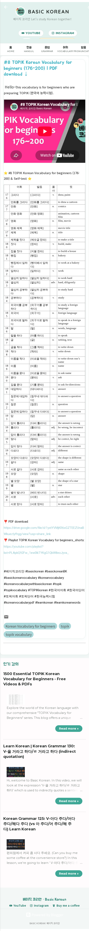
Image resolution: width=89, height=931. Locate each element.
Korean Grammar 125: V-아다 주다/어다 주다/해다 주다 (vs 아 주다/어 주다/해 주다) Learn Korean (39, 823)
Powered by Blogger (47, 914)
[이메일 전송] (6, 617)
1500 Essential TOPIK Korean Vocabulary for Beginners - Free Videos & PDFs (34, 679)
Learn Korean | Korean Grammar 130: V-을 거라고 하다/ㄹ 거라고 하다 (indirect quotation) (39, 751)
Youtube (33, 33)
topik (65, 626)
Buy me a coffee (68, 905)
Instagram (65, 33)
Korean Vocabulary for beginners (30, 626)
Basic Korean (49, 11)
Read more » (69, 728)
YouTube (19, 905)
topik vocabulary (19, 634)
